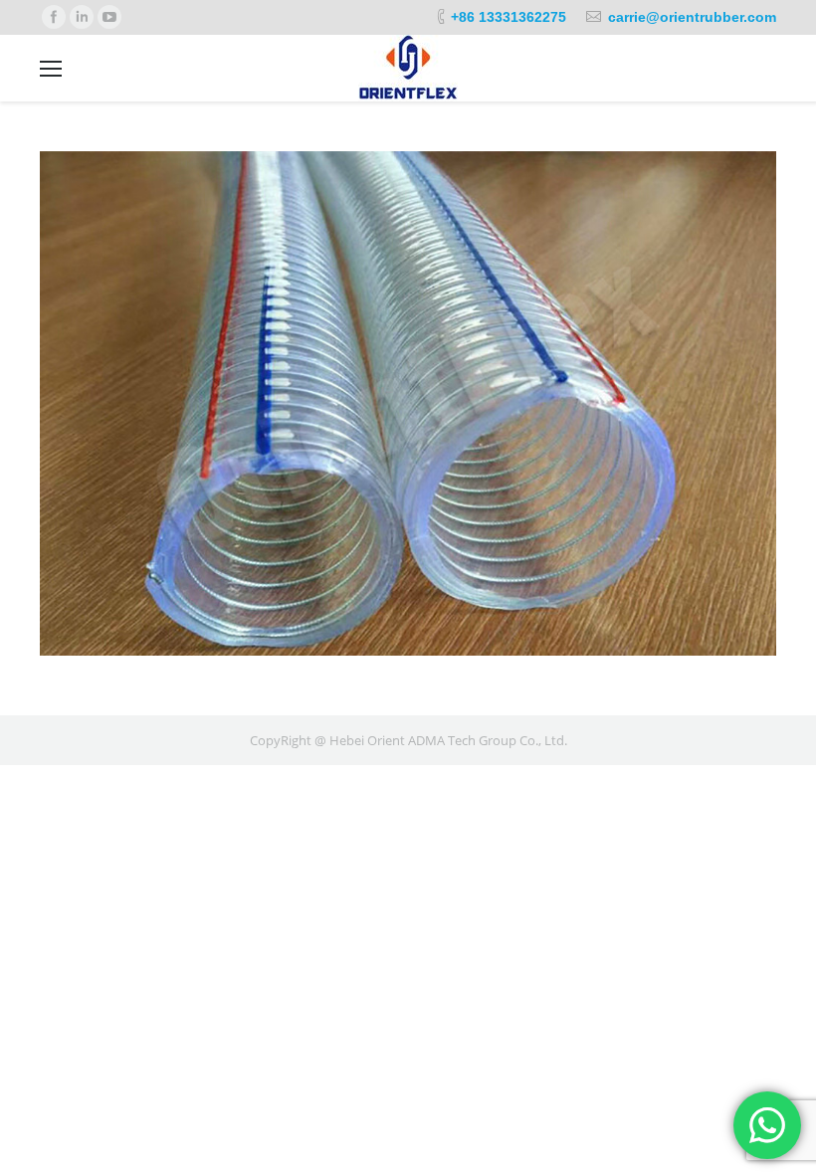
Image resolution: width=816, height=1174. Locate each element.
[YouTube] (109, 17)
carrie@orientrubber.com (692, 17)
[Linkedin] (82, 17)
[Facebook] (54, 17)
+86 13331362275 (508, 17)
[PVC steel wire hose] (408, 403)
